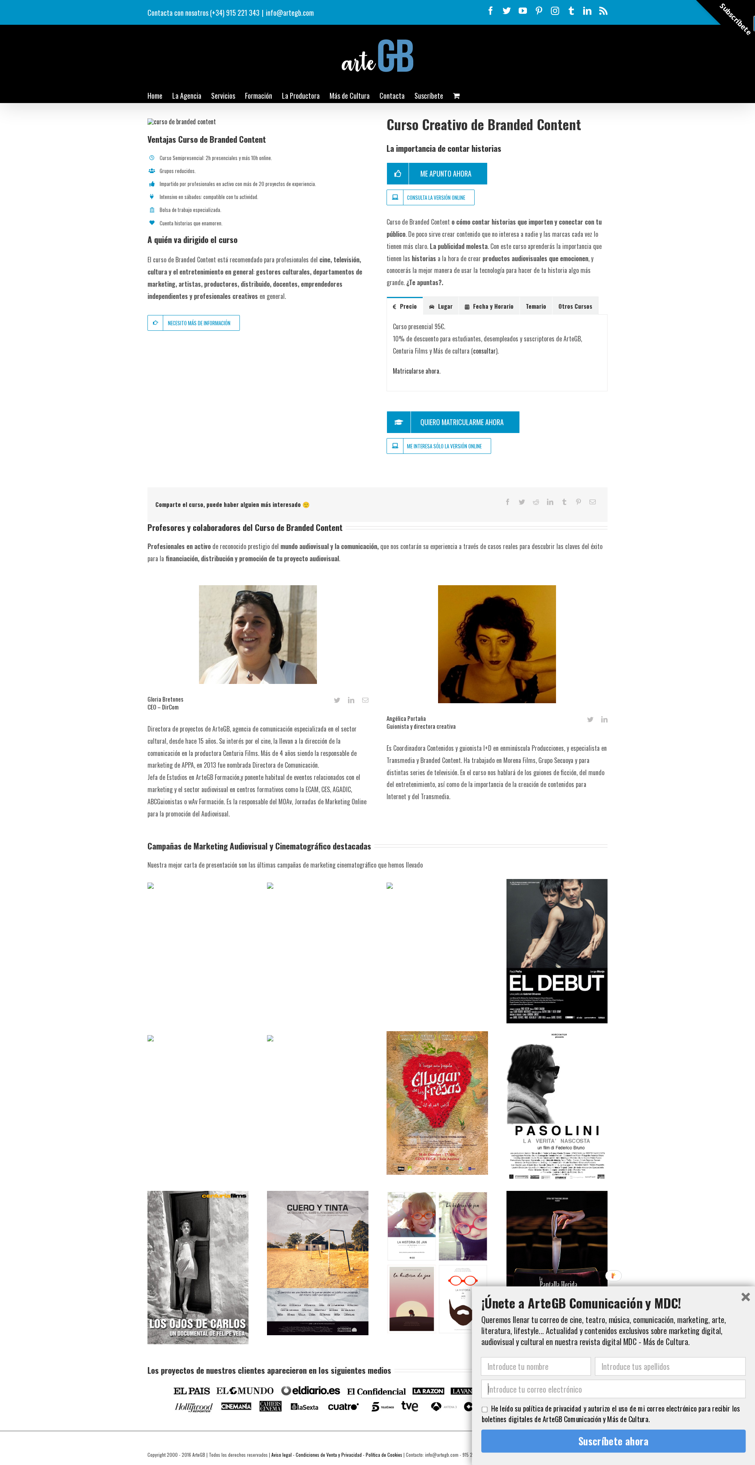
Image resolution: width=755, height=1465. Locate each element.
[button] (613, 1302)
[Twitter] (522, 502)
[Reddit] (536, 502)
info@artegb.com (290, 12)
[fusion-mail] (365, 700)
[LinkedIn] (550, 502)
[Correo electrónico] (593, 502)
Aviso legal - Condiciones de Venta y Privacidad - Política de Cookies (336, 1454)
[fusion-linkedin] (351, 700)
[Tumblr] (564, 502)
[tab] (405, 306)
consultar (484, 351)
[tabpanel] (497, 353)
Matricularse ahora (416, 371)
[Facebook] (508, 502)
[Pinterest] (578, 502)
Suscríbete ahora (613, 1441)
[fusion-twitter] (337, 700)
